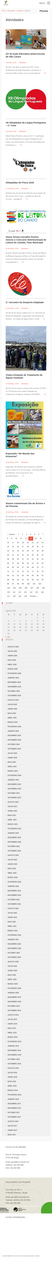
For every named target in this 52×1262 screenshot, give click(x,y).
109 (43, 588)
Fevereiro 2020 (14, 988)
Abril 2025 (12, 718)
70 (37, 567)
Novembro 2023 (14, 789)
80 (8, 576)
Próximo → (34, 596)
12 (26, 538)
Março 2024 (13, 771)
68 (28, 567)
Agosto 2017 (13, 1121)
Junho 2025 (12, 709)
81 (13, 576)
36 (28, 551)
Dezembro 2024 (14, 735)
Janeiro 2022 (13, 886)
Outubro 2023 (14, 793)
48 (8, 559)
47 (42, 555)
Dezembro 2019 (14, 997)
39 (42, 551)
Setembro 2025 (14, 696)
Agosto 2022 (13, 855)
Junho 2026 (12, 656)
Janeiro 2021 (13, 939)
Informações (11, 10)
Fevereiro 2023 (14, 829)
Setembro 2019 (14, 1010)
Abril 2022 (12, 873)
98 (18, 584)
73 (13, 571)
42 (18, 555)
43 (23, 555)
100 (28, 584)
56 (8, 563)
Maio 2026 (12, 660)
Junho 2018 (12, 1077)
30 (37, 547)
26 (18, 547)
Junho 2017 (12, 1130)
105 (20, 588)
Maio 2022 (12, 869)
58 (18, 563)
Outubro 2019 (14, 1006)
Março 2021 (13, 931)
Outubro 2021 (14, 900)
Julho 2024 (12, 753)
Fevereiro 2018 (14, 1095)
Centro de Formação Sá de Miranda (20, 1225)
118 (14, 596)
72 (8, 571)
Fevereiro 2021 (14, 935)
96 (8, 584)
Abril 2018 (12, 1086)
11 (21, 538)
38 (37, 551)
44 (28, 555)
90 (18, 580)
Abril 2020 (12, 979)
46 (37, 555)
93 (33, 580)
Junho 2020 (12, 971)
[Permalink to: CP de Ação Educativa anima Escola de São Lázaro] (26, 39)
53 (33, 559)
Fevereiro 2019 (14, 1041)
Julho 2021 (12, 913)
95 (42, 580)
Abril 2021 (12, 926)
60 (28, 563)
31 (42, 547)
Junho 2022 (12, 864)
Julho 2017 (12, 1126)
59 (23, 563)
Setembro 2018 (14, 1064)
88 (8, 580)
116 (42, 592)
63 (42, 563)
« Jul (8, 637)
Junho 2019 (12, 1024)
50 (18, 559)
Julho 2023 (12, 806)
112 (19, 592)
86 (37, 576)
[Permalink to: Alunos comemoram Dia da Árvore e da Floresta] (13, 491)
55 (42, 559)
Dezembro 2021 (14, 891)
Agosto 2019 (13, 1015)
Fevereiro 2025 (14, 727)
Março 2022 (13, 877)
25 (13, 547)
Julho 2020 (12, 966)
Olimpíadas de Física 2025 (20, 182)
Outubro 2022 (14, 846)
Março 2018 (13, 1090)
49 (13, 559)
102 (39, 584)
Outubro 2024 (14, 744)
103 (8, 588)
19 (23, 543)
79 (42, 571)
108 (37, 588)
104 (14, 588)
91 (23, 580)
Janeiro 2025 (13, 731)
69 (33, 567)
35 (23, 551)
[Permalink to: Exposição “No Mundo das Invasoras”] (25, 425)
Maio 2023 (12, 815)
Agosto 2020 (13, 962)
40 (8, 555)
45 (33, 555)
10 (16, 538)
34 (18, 551)
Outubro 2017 (14, 1112)
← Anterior (11, 534)
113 (25, 592)
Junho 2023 (12, 811)
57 (13, 563)
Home (4, 10)
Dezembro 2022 (14, 837)
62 (37, 563)
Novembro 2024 (14, 740)
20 (28, 543)
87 (42, 576)
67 (23, 567)
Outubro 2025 (14, 691)
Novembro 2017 (14, 1108)
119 (20, 596)
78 (37, 571)
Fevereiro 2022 (14, 882)
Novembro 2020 (14, 948)
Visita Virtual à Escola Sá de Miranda (20, 1171)
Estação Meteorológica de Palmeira (20, 1238)
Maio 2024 (12, 762)
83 (23, 576)
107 (31, 588)
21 (33, 543)
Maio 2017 (12, 1135)
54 (37, 559)
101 (34, 584)
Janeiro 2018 (13, 1099)
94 (37, 580)
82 (18, 576)
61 (33, 563)
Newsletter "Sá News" (14, 1233)
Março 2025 (13, 722)
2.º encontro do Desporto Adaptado (25, 302)
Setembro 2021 (14, 904)
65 (13, 567)
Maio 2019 (12, 1028)
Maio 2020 (12, 975)
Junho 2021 (12, 917)
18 (18, 543)
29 (33, 547)
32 (8, 551)
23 (42, 543)
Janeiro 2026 (13, 678)
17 (13, 543)
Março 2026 (13, 669)
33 (13, 551)
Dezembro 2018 (14, 1050)
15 (41, 538)
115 (36, 592)
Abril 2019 (12, 1033)
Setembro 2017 (14, 1117)
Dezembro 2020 (14, 944)
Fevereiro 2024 (14, 775)
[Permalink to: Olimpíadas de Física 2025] (26, 165)
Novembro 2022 (14, 842)
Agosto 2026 (13, 647)
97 (13, 584)
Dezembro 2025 (14, 682)
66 (18, 567)
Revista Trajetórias (13, 1229)
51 (23, 559)
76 (28, 571)
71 (42, 567)
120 (25, 596)
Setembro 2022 (14, 851)
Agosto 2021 (13, 908)
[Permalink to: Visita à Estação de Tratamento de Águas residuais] (26, 348)
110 (8, 592)
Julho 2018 (12, 1073)
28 (28, 547)
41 (13, 555)
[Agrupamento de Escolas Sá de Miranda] (6, 3)
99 (23, 584)
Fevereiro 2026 (14, 673)
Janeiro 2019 (13, 1046)
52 (28, 559)
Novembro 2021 (14, 895)
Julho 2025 (12, 704)
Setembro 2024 (14, 749)
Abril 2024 (12, 766)
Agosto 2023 (13, 802)
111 (14, 592)
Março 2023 (13, 824)
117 (8, 596)
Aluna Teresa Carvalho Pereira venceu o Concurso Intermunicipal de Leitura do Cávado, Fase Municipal (26, 240)
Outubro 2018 (14, 1059)
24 (8, 547)
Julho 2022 (12, 860)
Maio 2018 (12, 1081)
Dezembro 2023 (14, 784)
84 (28, 576)
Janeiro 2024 (13, 780)
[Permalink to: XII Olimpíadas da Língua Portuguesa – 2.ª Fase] (26, 99)
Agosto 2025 (13, 700)
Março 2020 (13, 984)
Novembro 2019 (14, 1002)
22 (37, 543)
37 (33, 551)
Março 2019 (13, 1037)
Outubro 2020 (14, 953)
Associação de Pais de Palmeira (18, 1242)
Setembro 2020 (14, 957)
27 (23, 547)
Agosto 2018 (13, 1068)
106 (26, 588)
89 (13, 580)
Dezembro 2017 (14, 1104)
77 (33, 571)
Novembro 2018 (14, 1055)
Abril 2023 (12, 820)
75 (23, 571)
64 (8, 567)
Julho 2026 (12, 651)
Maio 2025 (12, 713)
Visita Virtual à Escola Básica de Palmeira (22, 1206)
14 (36, 538)
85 (33, 576)
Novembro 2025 (14, 687)
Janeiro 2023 (13, 833)
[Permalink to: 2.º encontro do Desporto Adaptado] (20, 283)
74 (18, 571)
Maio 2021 (12, 922)
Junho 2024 (12, 758)
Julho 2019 (12, 1019)
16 (8, 543)
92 (28, 580)
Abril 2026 (12, 664)
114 (31, 592)
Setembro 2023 (14, 798)
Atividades (20, 10)
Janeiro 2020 (13, 993)
